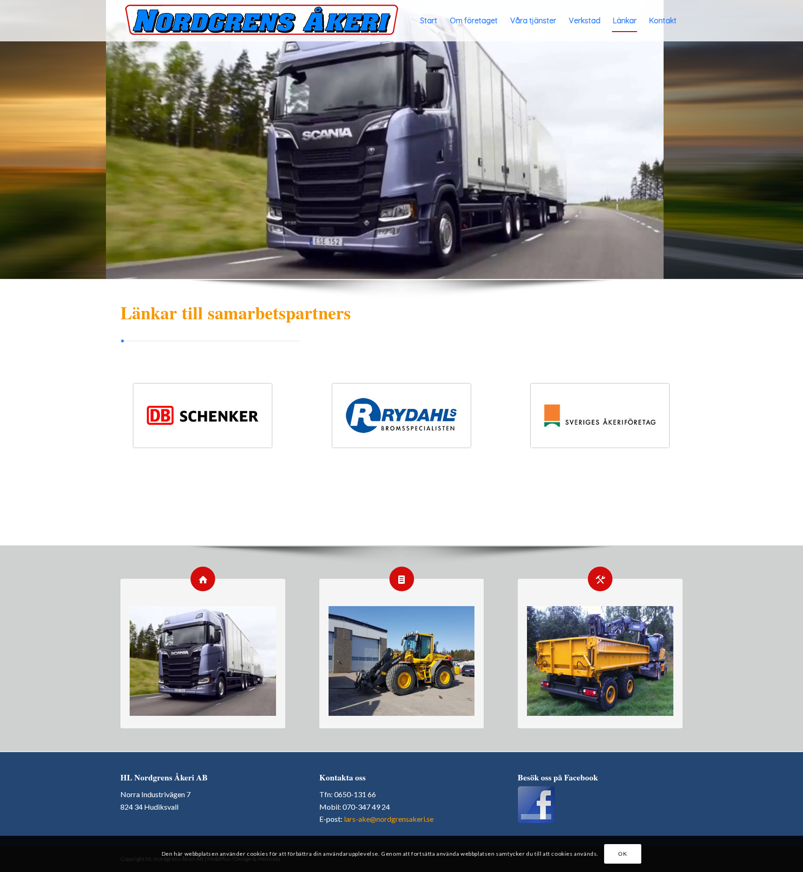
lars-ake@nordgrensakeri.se (389, 818)
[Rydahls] (401, 415)
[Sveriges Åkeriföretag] (600, 415)
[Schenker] (202, 415)
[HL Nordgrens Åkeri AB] (261, 20)
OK (622, 853)
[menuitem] (428, 20)
